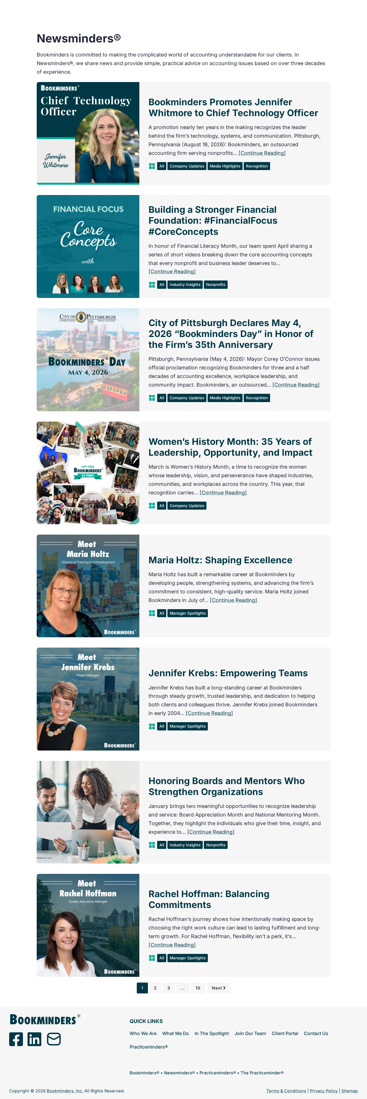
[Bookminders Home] (45, 1019)
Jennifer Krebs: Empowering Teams (228, 673)
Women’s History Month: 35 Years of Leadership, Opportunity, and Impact (231, 447)
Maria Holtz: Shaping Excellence (220, 560)
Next (217, 987)
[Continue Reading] (262, 153)
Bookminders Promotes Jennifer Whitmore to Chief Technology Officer (233, 107)
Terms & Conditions (286, 1091)
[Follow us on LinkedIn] (34, 1039)
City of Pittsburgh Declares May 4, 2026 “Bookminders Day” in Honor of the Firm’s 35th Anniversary (231, 333)
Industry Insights (185, 284)
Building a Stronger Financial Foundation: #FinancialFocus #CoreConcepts (213, 220)
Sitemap (349, 1091)
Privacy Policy (324, 1091)
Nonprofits (215, 284)
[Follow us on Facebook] (16, 1039)
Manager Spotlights (188, 613)
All (161, 166)
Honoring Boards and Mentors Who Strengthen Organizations (227, 786)
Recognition (257, 166)
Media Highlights (225, 166)
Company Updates (187, 166)
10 (198, 987)
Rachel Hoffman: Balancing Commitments (209, 899)
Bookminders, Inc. (65, 1091)
